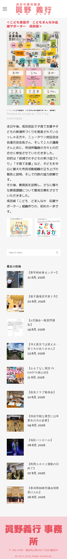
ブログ (39, 113)
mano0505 (14, 118)
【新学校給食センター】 (43, 272)
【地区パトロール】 (40, 440)
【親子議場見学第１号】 (43, 296)
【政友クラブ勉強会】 (42, 392)
